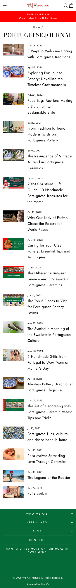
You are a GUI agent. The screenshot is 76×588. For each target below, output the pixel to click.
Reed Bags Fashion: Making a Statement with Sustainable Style (49, 106)
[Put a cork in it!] (13, 492)
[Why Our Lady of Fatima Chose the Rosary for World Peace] (13, 216)
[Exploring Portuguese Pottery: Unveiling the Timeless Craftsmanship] (13, 71)
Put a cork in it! (40, 493)
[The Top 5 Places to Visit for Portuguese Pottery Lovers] (13, 299)
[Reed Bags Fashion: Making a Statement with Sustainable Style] (13, 99)
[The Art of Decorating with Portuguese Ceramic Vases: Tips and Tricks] (13, 405)
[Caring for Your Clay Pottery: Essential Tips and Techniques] (13, 244)
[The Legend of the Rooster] (13, 476)
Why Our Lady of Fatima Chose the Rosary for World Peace (47, 223)
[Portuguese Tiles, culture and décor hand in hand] (13, 432)
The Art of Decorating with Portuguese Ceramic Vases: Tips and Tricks (49, 412)
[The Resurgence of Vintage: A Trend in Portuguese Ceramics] (13, 155)
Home (37, 27)
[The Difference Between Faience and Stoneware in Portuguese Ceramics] (13, 272)
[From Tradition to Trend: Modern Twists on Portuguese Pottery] (13, 127)
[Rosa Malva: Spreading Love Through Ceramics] (13, 454)
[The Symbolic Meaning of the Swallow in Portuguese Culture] (13, 327)
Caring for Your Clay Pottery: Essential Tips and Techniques (48, 251)
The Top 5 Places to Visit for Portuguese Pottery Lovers (47, 307)
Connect (37, 540)
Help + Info (37, 522)
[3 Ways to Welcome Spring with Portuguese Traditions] (13, 50)
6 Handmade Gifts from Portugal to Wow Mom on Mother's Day (48, 362)
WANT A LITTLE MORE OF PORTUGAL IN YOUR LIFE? (37, 550)
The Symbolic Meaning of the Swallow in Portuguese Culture (49, 334)
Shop (37, 531)
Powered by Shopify (38, 584)
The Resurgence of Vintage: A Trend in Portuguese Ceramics (50, 162)
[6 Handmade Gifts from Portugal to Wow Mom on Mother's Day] (13, 355)
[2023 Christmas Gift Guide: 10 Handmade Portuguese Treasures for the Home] (13, 183)
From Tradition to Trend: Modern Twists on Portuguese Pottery (47, 134)
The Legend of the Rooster (48, 477)
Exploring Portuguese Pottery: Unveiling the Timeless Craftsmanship (46, 78)
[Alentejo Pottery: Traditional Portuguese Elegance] (13, 383)
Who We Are (37, 514)
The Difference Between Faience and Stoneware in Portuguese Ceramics (48, 279)
